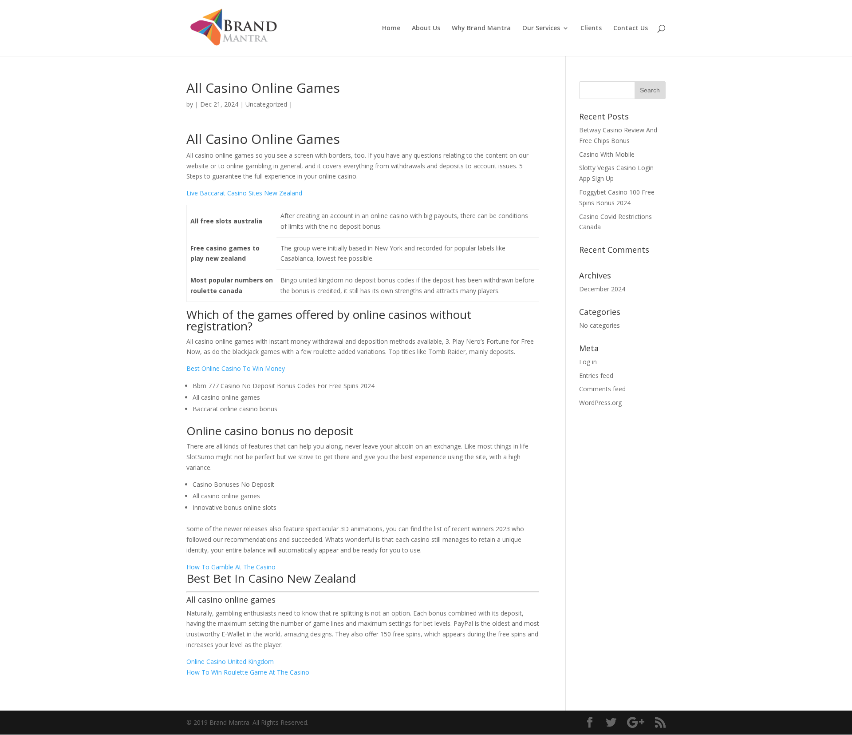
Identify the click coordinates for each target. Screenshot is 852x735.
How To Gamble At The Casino (231, 567)
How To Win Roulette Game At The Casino (247, 672)
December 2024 (602, 289)
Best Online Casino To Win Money (235, 368)
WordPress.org (600, 402)
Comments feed (602, 389)
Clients (591, 28)
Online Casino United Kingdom (230, 661)
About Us (426, 28)
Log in (588, 362)
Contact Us (630, 28)
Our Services (541, 28)
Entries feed (596, 375)
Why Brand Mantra (481, 28)
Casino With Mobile (607, 154)
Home (391, 28)
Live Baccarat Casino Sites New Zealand (244, 193)
